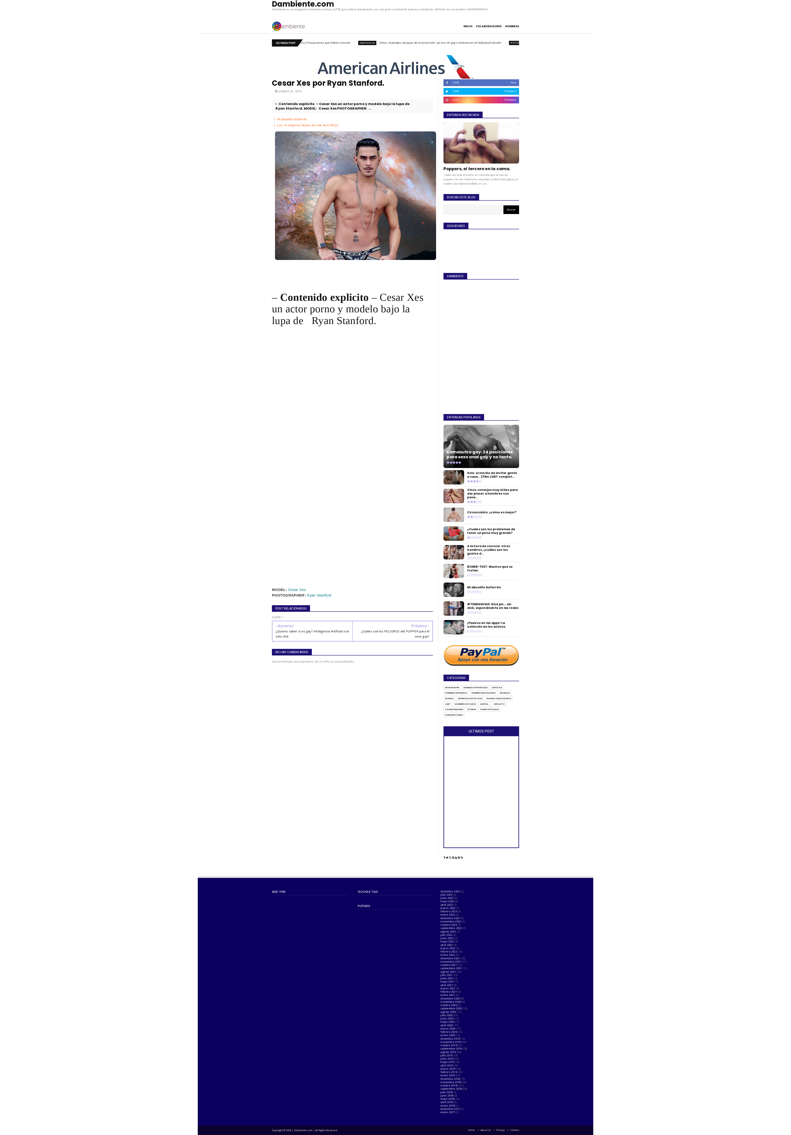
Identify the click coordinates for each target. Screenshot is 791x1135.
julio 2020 (446, 1015)
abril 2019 (446, 1065)
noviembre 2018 (450, 1082)
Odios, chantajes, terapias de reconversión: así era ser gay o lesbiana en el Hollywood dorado (359, 42)
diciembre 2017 (450, 1109)
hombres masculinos (484, 693)
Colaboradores (454, 709)
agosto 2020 (448, 1012)
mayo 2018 (447, 1099)
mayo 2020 (447, 1022)
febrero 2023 (448, 911)
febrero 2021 (448, 991)
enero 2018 (447, 1105)
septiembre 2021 (451, 968)
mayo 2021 (447, 981)
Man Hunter (452, 687)
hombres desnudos (456, 693)
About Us (486, 1130)
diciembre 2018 (450, 1079)
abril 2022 (446, 945)
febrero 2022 (448, 951)
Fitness (472, 709)
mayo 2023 (447, 901)
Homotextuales (489, 709)
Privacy (500, 1130)
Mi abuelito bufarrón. (292, 119)
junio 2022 (446, 938)
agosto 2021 (448, 972)
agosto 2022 (448, 931)
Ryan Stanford (319, 595)
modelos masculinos (499, 698)
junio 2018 (446, 1095)
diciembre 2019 (450, 1038)
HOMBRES (512, 26)
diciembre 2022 (450, 918)
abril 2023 (446, 905)
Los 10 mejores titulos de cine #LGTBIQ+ (308, 125)
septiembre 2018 (451, 1089)
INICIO (468, 26)
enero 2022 (447, 955)
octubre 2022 (448, 925)
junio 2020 (446, 1018)
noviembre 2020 (450, 1002)
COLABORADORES (489, 26)
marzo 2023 (447, 908)
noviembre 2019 (450, 1042)
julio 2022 (446, 935)
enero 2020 (447, 1035)
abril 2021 (446, 985)
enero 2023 (447, 914)
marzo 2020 (447, 1028)
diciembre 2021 (450, 958)
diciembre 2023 (450, 891)
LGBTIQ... (485, 704)
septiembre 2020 (451, 1008)
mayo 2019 (447, 1062)
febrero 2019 (448, 1072)
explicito (499, 704)
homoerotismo (454, 715)
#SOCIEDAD (436, 42)
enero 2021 (447, 995)
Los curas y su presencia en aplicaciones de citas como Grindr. (488, 42)
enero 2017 (447, 1112)
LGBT (447, 704)
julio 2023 (446, 894)
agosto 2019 (448, 1052)
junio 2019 (446, 1058)
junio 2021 (446, 978)
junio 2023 (446, 898)
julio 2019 (446, 1055)
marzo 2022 (447, 948)
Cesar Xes (297, 590)
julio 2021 (446, 975)
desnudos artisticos (470, 698)
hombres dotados (465, 704)
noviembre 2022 (450, 921)
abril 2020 (446, 1025)
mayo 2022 (447, 941)
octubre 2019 (448, 1045)
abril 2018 (446, 1102)
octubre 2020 (448, 1005)
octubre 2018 (448, 1085)
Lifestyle (497, 687)
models (449, 698)
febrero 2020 (448, 1032)
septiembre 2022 (451, 928)
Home (471, 1130)
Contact (514, 1130)
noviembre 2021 (450, 961)
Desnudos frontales (475, 687)
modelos (505, 693)
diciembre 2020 (450, 998)
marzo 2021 (447, 988)
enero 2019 (447, 1075)
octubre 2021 (448, 965)
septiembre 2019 (451, 1048)
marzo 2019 (447, 1069)
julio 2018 (446, 1092)
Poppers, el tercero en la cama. (476, 169)
